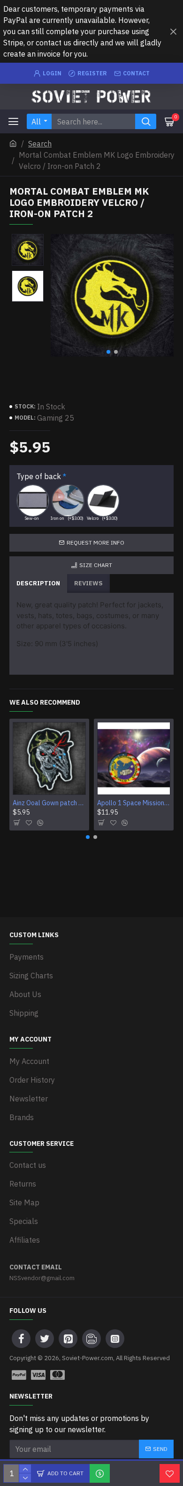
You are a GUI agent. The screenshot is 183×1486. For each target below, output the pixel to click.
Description (38, 583)
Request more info (95, 542)
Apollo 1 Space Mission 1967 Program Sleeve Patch (133, 803)
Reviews (88, 583)
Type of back (38, 476)
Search (40, 143)
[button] (108, 352)
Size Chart (95, 564)
